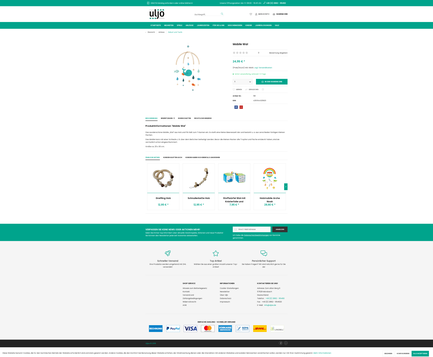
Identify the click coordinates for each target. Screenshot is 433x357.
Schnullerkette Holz (199, 198)
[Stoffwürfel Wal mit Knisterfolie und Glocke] (234, 178)
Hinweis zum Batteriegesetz (195, 288)
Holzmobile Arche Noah (270, 200)
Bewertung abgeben (278, 53)
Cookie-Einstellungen (229, 288)
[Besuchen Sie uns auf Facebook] (280, 343)
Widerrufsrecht (189, 301)
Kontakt (186, 291)
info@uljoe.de (270, 305)
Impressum (225, 301)
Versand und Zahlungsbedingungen (192, 297)
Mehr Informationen (322, 353)
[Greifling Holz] (163, 178)
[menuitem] (169, 3)
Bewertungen (168, 118)
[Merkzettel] (251, 14)
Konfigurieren (403, 353)
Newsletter (225, 291)
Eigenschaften (184, 118)
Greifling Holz (163, 198)
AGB (185, 305)
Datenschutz (225, 298)
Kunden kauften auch (172, 157)
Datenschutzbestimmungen (256, 235)
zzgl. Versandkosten (263, 67)
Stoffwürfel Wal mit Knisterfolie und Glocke (234, 200)
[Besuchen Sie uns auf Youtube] (286, 343)
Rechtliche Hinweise (203, 118)
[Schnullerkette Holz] (198, 178)
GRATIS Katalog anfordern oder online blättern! (171, 3)
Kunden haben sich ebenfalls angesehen (202, 157)
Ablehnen (388, 353)
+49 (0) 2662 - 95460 (275, 298)
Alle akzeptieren (420, 353)
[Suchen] (222, 13)
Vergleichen (253, 89)
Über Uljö (224, 295)
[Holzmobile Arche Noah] (269, 178)
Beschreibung (151, 118)
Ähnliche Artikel (152, 157)
